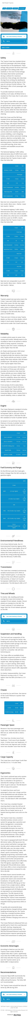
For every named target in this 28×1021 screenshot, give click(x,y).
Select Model (9, 8)
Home (4, 8)
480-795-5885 (14, 1008)
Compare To (15, 8)
